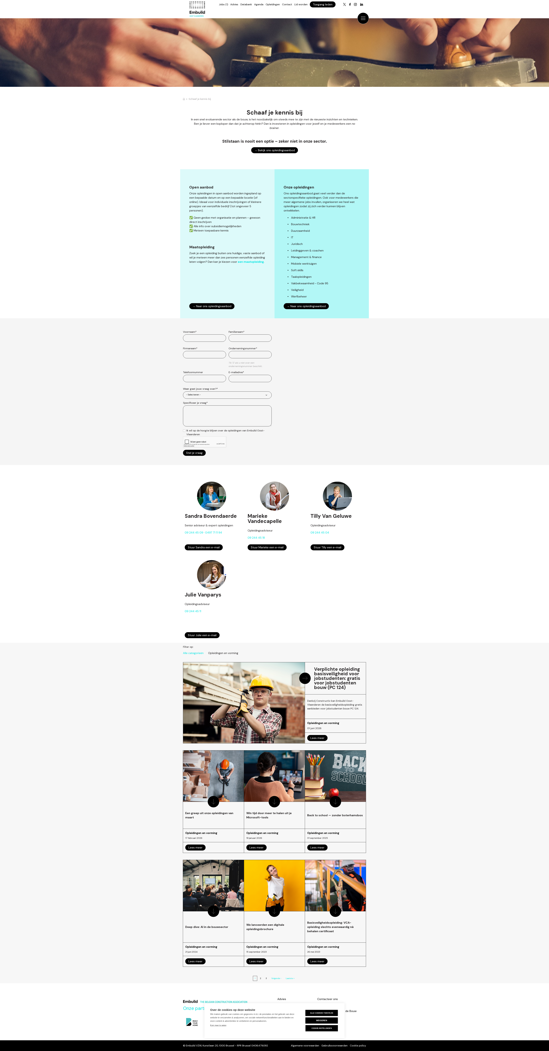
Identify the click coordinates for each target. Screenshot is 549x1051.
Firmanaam (190, 348)
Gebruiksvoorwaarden (334, 1045)
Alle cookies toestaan (321, 1013)
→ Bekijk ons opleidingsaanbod (274, 150)
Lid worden (301, 4)
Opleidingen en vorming (223, 653)
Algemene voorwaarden (305, 1045)
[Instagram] (355, 4)
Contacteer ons (327, 999)
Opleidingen (273, 4)
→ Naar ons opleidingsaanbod (211, 306)
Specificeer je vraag (195, 403)
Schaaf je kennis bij (200, 99)
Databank (246, 4)
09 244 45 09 (194, 532)
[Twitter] (344, 4)
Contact (287, 4)
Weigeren (321, 1020)
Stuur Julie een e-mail (202, 635)
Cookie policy (358, 1045)
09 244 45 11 (193, 611)
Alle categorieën (193, 653)
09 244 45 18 (256, 537)
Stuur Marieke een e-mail (267, 547)
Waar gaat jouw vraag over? (200, 389)
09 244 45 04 (320, 532)
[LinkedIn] (361, 4)
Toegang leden (322, 4)
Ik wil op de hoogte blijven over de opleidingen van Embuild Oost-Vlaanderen (225, 432)
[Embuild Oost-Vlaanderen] (197, 9)
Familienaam (236, 332)
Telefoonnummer (193, 372)
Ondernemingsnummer (243, 348)
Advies (234, 4)
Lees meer (317, 738)
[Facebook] (350, 4)
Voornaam (190, 332)
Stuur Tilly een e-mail (327, 547)
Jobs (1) (223, 4)
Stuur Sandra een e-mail (204, 547)
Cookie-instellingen (322, 1028)
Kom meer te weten (218, 1025)
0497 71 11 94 (213, 532)
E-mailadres (236, 372)
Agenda (258, 4)
